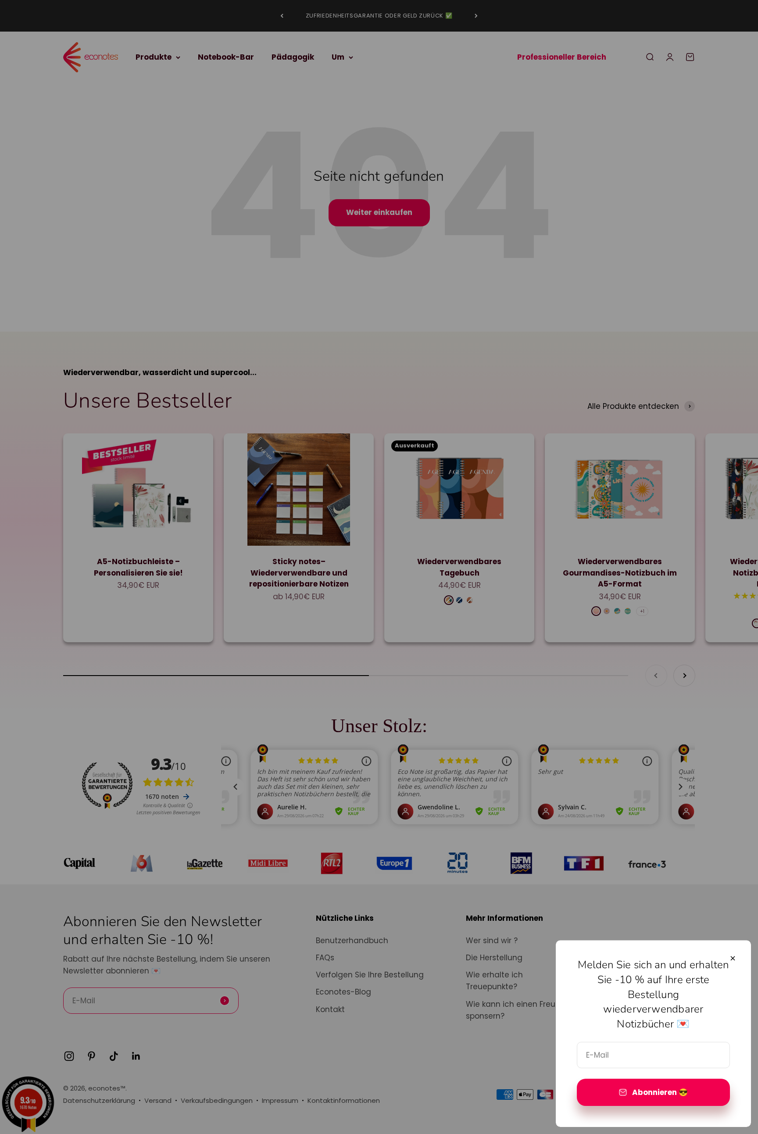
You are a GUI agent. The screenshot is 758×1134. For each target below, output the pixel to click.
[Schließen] (733, 958)
